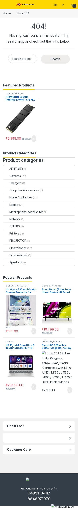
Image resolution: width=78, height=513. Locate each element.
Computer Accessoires (24, 190)
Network (14, 219)
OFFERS (14, 226)
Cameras (15, 176)
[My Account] (64, 4)
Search (56, 4)
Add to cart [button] (33, 138)
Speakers (15, 262)
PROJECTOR (17, 240)
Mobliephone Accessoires (26, 212)
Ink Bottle (47, 341)
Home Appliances (20, 197)
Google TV (47, 285)
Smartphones (17, 248)
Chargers (15, 183)
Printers (14, 233)
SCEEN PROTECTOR (17, 285)
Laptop (13, 204)
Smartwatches (18, 255)
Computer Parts (14, 93)
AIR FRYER (16, 168)
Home (7, 13)
